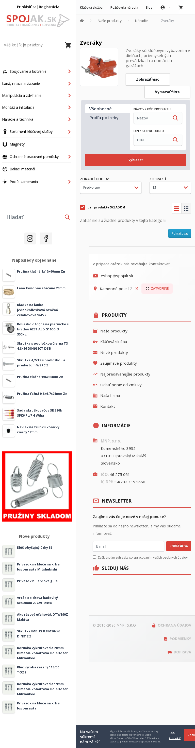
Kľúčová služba (110, 341)
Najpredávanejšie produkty (121, 374)
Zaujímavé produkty (115, 363)
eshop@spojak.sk (113, 275)
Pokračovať (180, 233)
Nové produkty (110, 352)
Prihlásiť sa (27, 6)
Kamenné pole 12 (115, 288)
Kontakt (104, 406)
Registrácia (49, 6)
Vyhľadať (135, 160)
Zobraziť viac (147, 79)
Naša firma (106, 395)
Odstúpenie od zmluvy (117, 384)
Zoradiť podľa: (94, 178)
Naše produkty (110, 330)
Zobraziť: (158, 178)
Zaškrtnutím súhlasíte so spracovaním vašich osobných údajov (143, 557)
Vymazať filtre (167, 92)
